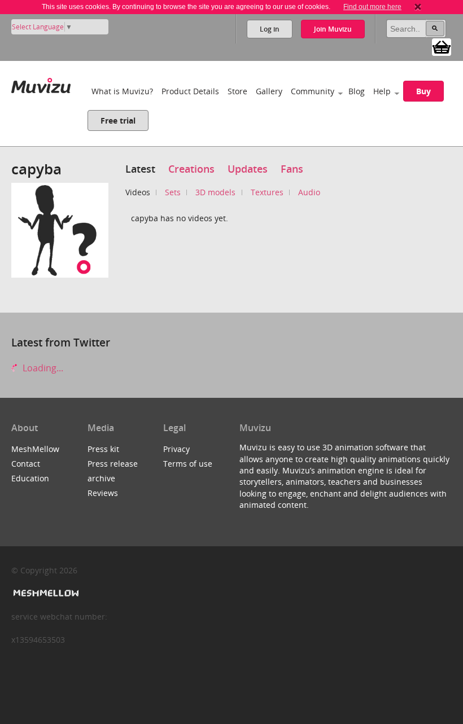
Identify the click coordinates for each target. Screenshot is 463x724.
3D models (215, 192)
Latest (140, 168)
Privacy (176, 449)
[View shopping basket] (441, 46)
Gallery (269, 91)
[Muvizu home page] (41, 83)
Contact (25, 463)
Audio (309, 192)
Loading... (41, 368)
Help (382, 91)
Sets (173, 192)
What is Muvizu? (122, 91)
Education (30, 478)
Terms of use (187, 463)
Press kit (103, 449)
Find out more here (372, 7)
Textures (267, 192)
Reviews (103, 493)
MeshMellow (35, 449)
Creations (191, 168)
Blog (356, 91)
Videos (137, 192)
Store (237, 91)
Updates (248, 168)
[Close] (417, 7)
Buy (423, 91)
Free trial (118, 120)
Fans (292, 168)
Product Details (190, 91)
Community (312, 91)
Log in (269, 29)
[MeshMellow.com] (44, 593)
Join (333, 29)
